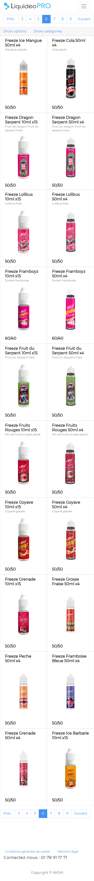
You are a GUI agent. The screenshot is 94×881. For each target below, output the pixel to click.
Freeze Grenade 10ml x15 (20, 581)
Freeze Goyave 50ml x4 (66, 504)
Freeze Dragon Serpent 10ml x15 (21, 119)
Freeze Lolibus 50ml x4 (66, 196)
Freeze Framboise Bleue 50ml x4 (69, 658)
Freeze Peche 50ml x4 (18, 658)
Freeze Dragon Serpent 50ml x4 (68, 119)
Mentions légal (67, 851)
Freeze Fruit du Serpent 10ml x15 (21, 350)
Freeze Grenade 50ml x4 (20, 735)
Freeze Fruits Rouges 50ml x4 (67, 427)
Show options (15, 31)
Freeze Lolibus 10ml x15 (19, 196)
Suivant (84, 19)
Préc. (11, 19)
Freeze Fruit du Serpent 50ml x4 (68, 350)
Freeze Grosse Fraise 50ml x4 (66, 581)
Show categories (48, 31)
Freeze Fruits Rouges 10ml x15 (21, 427)
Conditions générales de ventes (27, 851)
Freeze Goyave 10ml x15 (19, 504)
